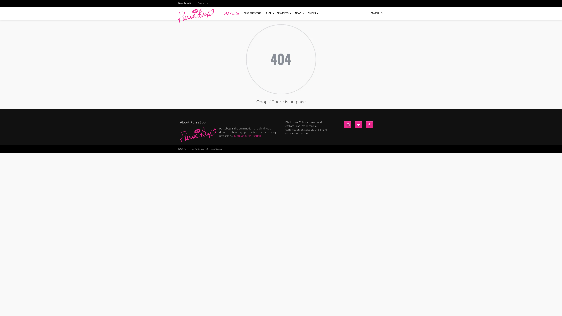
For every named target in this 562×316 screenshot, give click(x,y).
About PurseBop (185, 3)
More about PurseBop (247, 136)
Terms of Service (215, 149)
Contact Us (203, 3)
